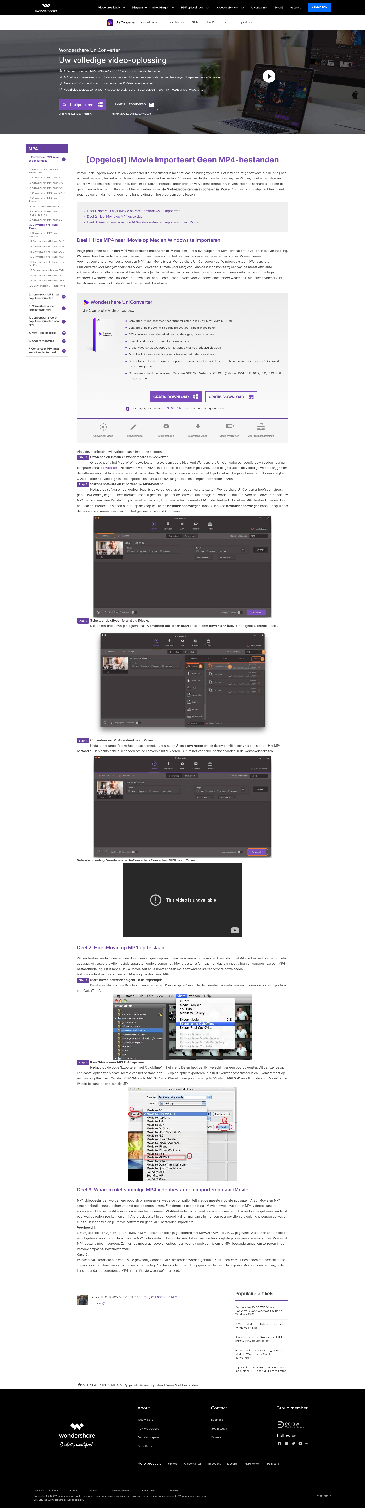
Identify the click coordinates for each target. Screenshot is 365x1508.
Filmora (172, 1463)
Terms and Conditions (46, 1490)
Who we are (145, 1419)
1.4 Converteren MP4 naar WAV (46, 188)
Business (217, 1419)
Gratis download (171, 396)
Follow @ (98, 1303)
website (111, 468)
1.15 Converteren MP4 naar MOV (47, 257)
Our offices (145, 1446)
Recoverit (214, 1463)
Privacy (73, 1490)
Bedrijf (279, 7)
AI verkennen (259, 7)
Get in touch (219, 1428)
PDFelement (252, 1463)
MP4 (174, 1297)
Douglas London (154, 1297)
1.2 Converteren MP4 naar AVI (45, 177)
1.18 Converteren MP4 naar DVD (46, 275)
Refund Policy (150, 1490)
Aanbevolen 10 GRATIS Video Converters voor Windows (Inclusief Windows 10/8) (258, 1311)
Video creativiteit (109, 7)
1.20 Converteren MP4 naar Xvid (47, 286)
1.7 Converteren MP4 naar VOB (46, 206)
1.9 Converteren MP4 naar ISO (45, 220)
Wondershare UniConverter (121, 302)
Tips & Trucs (96, 1385)
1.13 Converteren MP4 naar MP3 (46, 247)
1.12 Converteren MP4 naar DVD (46, 241)
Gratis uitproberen (78, 104)
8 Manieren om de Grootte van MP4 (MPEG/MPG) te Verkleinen (258, 1339)
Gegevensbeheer (228, 7)
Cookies (93, 1490)
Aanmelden (319, 7)
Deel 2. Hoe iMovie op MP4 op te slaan (115, 216)
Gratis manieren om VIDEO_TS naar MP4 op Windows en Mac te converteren (258, 1354)
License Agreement (120, 1490)
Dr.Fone (232, 1463)
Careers (216, 1437)
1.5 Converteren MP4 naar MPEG (47, 193)
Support (295, 7)
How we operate (148, 1428)
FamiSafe (273, 1463)
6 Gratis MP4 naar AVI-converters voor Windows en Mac (260, 1326)
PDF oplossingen (192, 7)
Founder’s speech (149, 1437)
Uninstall (173, 1490)
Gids (195, 22)
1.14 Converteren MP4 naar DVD (46, 252)
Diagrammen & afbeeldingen (151, 7)
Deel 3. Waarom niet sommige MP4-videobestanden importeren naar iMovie (143, 222)
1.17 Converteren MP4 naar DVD (46, 270)
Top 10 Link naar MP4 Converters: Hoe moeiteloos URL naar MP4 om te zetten (260, 1369)
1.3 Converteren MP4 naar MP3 (46, 183)
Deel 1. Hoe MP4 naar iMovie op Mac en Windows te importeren (134, 211)
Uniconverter (192, 1463)
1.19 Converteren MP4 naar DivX (46, 280)
